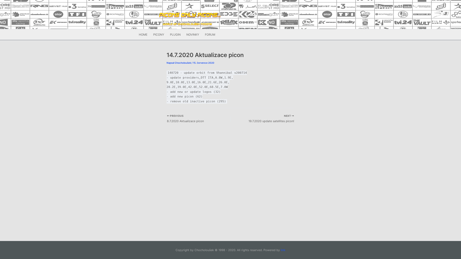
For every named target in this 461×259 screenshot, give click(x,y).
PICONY (158, 34)
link (283, 250)
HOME (143, 34)
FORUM (210, 34)
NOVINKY (192, 34)
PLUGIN (175, 34)
